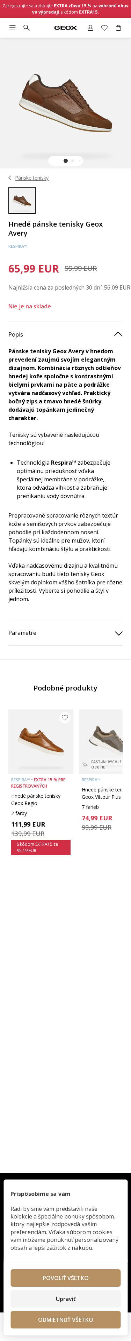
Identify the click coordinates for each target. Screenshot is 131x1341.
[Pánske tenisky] (10, 177)
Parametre (22, 633)
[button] (66, 161)
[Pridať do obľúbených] (65, 717)
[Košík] (118, 28)
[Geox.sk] (65, 28)
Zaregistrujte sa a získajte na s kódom (65, 9)
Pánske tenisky (32, 177)
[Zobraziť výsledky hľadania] (26, 28)
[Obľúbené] (104, 28)
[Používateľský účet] (90, 28)
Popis (15, 334)
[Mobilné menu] (12, 28)
